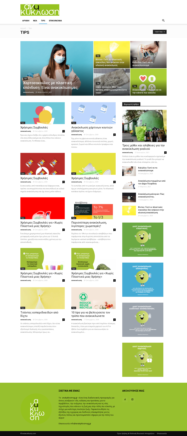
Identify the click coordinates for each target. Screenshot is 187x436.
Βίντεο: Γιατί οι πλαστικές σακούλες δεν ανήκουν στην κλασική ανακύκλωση (151, 210)
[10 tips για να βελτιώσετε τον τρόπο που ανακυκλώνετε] (93, 298)
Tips (43, 20)
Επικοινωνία (162, 433)
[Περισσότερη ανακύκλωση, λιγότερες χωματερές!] (93, 208)
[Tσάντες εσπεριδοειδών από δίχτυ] (42, 298)
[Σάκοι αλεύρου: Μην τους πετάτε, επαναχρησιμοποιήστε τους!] (112, 82)
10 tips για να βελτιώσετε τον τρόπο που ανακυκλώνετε (90, 314)
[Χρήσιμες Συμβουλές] (42, 113)
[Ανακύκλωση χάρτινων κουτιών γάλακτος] (93, 113)
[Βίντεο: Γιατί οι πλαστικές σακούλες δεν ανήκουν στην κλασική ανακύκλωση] (112, 54)
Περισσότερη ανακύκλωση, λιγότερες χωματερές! (89, 224)
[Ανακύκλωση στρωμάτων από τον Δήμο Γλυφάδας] (129, 184)
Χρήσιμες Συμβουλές (34, 127)
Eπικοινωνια (55, 20)
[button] (163, 21)
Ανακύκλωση (127, 141)
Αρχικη (25, 20)
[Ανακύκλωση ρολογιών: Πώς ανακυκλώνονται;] (129, 197)
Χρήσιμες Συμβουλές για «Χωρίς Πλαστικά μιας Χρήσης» (41, 224)
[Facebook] (125, 399)
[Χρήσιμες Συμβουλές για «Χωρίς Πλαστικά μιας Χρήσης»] (42, 208)
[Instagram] (132, 399)
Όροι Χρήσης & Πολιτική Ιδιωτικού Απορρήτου (135, 433)
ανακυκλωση (28, 92)
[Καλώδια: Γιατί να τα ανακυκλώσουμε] (148, 54)
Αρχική (23, 28)
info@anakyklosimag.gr (81, 423)
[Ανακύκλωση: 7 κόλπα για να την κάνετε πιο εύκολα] (148, 82)
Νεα (35, 20)
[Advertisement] (113, 10)
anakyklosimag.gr (69, 397)
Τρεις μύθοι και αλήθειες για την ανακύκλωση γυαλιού (143, 147)
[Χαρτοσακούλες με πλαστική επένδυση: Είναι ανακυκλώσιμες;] (56, 72)
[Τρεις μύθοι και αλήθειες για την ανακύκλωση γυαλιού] (144, 126)
